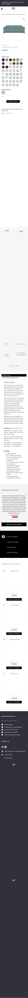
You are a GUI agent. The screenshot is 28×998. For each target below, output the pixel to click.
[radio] (3, 59)
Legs (3, 89)
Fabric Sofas (12, 14)
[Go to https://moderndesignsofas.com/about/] (7, 288)
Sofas (6, 14)
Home (2, 14)
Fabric (3, 57)
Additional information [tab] (10, 377)
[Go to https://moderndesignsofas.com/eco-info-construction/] (21, 288)
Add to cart (13, 101)
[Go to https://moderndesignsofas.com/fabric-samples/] (14, 364)
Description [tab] (6, 375)
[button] (24, 19)
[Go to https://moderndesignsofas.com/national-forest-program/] (14, 110)
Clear (2, 96)
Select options (14, 599)
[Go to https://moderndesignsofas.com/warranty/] (7, 354)
